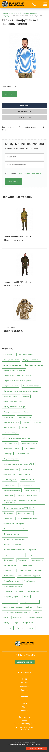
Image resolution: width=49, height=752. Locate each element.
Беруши (21, 555)
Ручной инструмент (31, 581)
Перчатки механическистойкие (15, 529)
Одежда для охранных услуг (14, 407)
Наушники (33, 555)
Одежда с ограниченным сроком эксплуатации (21, 391)
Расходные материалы (29, 602)
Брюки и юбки (9, 417)
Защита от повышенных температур (17, 381)
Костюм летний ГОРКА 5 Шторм (17, 282)
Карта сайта (35, 744)
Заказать (9, 94)
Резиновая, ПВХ (23, 454)
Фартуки (26, 396)
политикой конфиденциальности (29, 173)
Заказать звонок (24, 662)
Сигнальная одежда (11, 396)
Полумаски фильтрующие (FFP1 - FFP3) (19, 508)
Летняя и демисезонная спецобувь (17, 438)
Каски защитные (26, 485)
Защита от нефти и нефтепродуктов (17, 375)
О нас (24, 679)
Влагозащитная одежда (34, 365)
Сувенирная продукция (25, 628)
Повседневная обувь (11, 448)
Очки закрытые (9, 474)
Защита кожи (8, 495)
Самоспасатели (9, 570)
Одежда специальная (31, 360)
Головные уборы (25, 417)
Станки (39, 607)
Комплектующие (10, 565)
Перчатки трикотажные (12, 544)
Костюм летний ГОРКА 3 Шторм (17, 237)
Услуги (24, 703)
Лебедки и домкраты (11, 597)
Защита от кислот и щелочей (14, 370)
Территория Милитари (34, 617)
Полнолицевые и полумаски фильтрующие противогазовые (20, 502)
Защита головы (9, 485)
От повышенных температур (27, 518)
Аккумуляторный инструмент (29, 576)
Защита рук (8, 518)
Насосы (26, 597)
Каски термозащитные (12, 490)
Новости (24, 711)
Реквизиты (24, 686)
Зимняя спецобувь (10, 433)
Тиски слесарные (10, 602)
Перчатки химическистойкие (14, 550)
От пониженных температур (14, 523)
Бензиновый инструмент (13, 586)
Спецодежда (8, 354)
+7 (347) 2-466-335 (24, 655)
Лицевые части (26, 565)
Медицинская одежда (12, 412)
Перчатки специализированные (15, 539)
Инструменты (9, 576)
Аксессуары (8, 454)
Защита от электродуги (31, 386)
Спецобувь (25, 427)
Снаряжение (28, 623)
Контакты (24, 690)
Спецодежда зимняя (25, 354)
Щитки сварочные (27, 480)
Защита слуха (9, 555)
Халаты (27, 422)
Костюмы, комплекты (11, 422)
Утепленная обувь (10, 443)
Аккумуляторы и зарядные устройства (18, 607)
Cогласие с (24, 173)
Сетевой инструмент (11, 581)
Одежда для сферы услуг (13, 401)
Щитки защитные (10, 480)
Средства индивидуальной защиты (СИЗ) (19, 464)
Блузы (26, 412)
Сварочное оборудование (13, 591)
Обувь (6, 617)
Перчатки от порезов (11, 534)
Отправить (13, 181)
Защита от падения (25, 513)
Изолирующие (37, 560)
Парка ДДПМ (9, 327)
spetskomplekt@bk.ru (26, 724)
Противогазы (8, 513)
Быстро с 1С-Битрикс (35, 749)
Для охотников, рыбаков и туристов (17, 612)
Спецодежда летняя (11, 360)
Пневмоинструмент (35, 591)
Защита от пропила (11, 386)
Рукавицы (32, 550)
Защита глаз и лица (11, 469)
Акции (24, 707)
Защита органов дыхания (27, 495)
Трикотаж (37, 422)
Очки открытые (25, 474)
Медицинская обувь (29, 443)
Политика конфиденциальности (19, 744)
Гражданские (22, 560)
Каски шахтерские (31, 490)
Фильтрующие (25, 570)
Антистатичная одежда (12, 365)
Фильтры (38, 570)
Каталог (24, 683)
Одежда (37, 612)
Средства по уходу (11, 459)
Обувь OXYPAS (29, 448)
